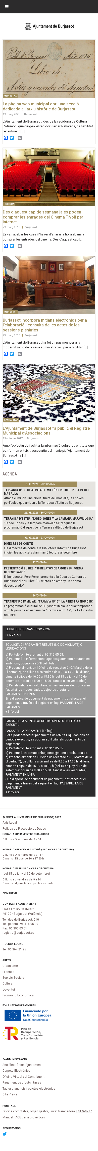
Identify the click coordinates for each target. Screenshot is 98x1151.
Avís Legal (10, 822)
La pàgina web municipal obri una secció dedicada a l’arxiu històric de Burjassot (41, 106)
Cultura (8, 983)
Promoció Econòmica (18, 995)
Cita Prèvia (10, 893)
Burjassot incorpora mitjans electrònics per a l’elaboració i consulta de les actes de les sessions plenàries (45, 325)
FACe (13, 1106)
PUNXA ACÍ (13, 635)
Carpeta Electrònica (16, 1070)
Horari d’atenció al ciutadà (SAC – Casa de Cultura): (39, 849)
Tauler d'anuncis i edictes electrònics (29, 1088)
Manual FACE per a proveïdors (24, 1117)
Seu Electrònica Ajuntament (22, 1065)
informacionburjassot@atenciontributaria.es (58, 659)
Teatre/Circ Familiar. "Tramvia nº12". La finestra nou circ (48, 601)
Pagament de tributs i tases (22, 1082)
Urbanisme (10, 966)
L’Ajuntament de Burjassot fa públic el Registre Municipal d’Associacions (46, 431)
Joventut (9, 989)
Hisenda (8, 972)
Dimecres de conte (18, 543)
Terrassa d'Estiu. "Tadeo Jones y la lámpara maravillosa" (48, 518)
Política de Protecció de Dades (24, 828)
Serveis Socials (13, 977)
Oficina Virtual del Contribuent (23, 1076)
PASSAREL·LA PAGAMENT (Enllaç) (29, 731)
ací (17, 711)
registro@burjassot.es (18, 932)
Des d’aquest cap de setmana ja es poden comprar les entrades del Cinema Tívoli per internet (43, 217)
